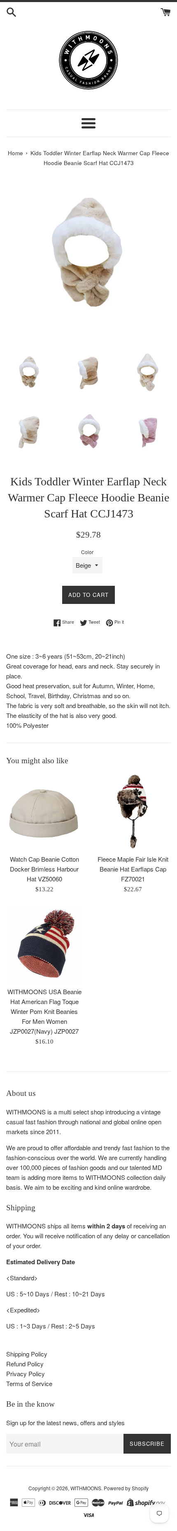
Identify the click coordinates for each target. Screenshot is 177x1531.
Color (87, 551)
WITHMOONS (85, 1487)
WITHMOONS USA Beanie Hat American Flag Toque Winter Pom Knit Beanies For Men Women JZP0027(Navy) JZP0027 (44, 1011)
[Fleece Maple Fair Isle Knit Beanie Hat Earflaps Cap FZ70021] (133, 812)
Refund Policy (25, 1363)
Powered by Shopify (126, 1487)
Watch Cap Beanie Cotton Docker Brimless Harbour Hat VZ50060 (44, 869)
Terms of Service (29, 1383)
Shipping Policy (26, 1353)
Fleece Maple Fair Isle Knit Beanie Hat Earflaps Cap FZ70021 (133, 869)
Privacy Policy (25, 1373)
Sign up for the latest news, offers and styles (65, 1422)
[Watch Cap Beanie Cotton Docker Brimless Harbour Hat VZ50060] (44, 812)
